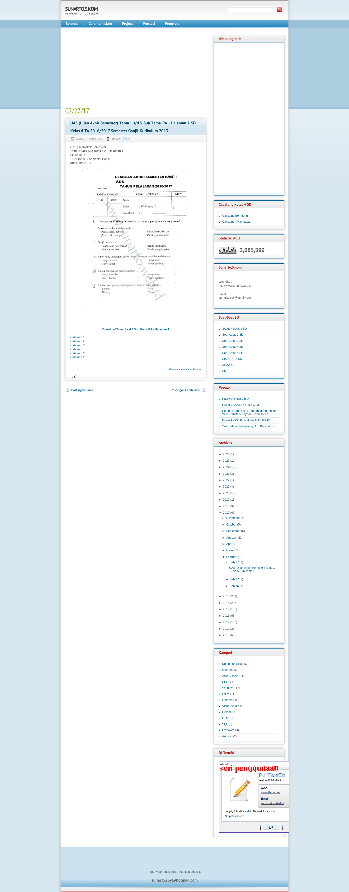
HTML (226, 718)
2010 (226, 635)
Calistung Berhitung (235, 215)
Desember (233, 518)
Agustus (231, 537)
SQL (225, 724)
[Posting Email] (73, 376)
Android (227, 736)
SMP (225, 371)
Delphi (226, 712)
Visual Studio (230, 706)
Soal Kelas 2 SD (232, 334)
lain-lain (227, 669)
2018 (226, 506)
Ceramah (228, 700)
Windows (228, 688)
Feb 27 (234, 562)
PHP (225, 682)
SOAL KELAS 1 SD (234, 328)
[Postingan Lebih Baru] (188, 390)
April (229, 544)
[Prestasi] (149, 24)
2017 (226, 512)
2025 (226, 460)
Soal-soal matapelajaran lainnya (183, 369)
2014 (226, 609)
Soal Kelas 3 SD (232, 341)
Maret (230, 550)
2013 (226, 615)
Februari (231, 557)
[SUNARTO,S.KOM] (81, 9)
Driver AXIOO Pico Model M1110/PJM (246, 420)
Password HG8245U (235, 398)
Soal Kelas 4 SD (232, 346)
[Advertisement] (105, 68)
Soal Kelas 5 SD (232, 353)
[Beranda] (72, 24)
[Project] (127, 24)
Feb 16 (234, 586)
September (233, 531)
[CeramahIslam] (100, 24)
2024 (226, 467)
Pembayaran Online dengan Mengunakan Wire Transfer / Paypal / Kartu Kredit (249, 412)
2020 (226, 493)
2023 (226, 473)
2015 (226, 603)
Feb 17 (234, 579)
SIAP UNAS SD (232, 359)
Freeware (228, 730)
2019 (226, 499)
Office (226, 694)
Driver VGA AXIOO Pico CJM (240, 405)
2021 (226, 486)
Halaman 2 (77, 341)
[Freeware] (172, 24)
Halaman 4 (77, 349)
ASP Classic (230, 676)
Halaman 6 (77, 357)
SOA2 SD (228, 364)
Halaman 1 (77, 337)
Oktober (231, 524)
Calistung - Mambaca (236, 221)
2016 (226, 596)
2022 (226, 480)
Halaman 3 (77, 345)
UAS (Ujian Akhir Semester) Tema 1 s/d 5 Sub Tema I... (252, 569)
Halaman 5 (77, 353)
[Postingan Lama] (79, 390)
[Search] (279, 9)
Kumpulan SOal (232, 664)
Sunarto (116, 138)
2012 (226, 622)
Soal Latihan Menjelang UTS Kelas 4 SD (248, 426)
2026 (226, 454)
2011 (226, 628)
